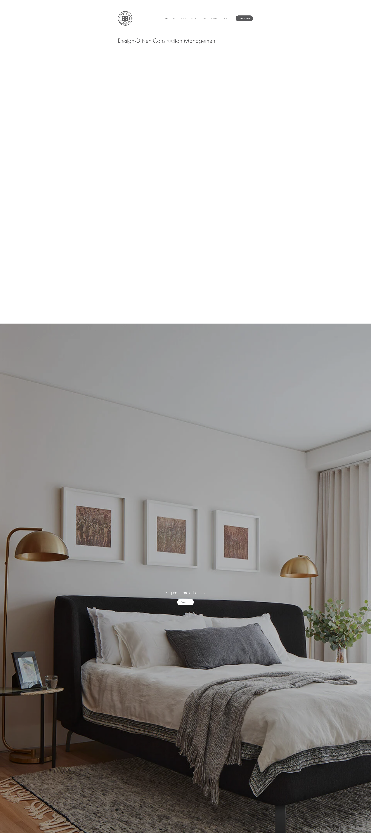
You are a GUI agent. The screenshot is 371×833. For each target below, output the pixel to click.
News (204, 18)
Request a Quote (244, 18)
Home (166, 18)
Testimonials (214, 18)
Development (194, 18)
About (174, 18)
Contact (225, 18)
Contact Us (185, 602)
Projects (183, 18)
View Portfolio (128, 296)
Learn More (201, 211)
